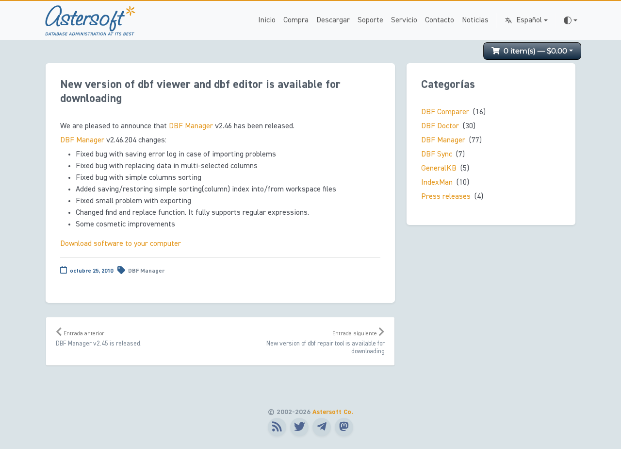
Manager (191, 126)
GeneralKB (439, 169)
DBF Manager (146, 271)
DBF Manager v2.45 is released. (99, 339)
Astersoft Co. (332, 412)
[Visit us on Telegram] (321, 427)
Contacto (439, 20)
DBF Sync (436, 154)
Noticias (475, 20)
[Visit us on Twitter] (299, 427)
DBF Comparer (445, 112)
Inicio (267, 20)
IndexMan (437, 183)
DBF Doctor (440, 126)
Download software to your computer (120, 244)
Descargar (333, 20)
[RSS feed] (277, 427)
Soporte (370, 20)
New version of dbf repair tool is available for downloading (325, 343)
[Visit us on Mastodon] (344, 427)
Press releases (446, 197)
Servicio (404, 20)
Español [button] (529, 20)
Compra (296, 20)
